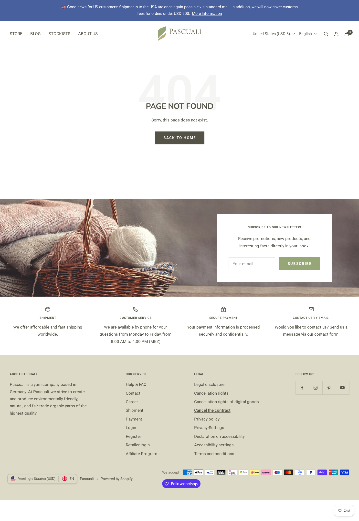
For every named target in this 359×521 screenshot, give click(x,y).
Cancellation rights (211, 393)
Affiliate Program (141, 453)
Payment (134, 419)
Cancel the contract (212, 410)
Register (133, 436)
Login (131, 427)
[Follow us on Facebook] (302, 387)
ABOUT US (88, 33)
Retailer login (138, 444)
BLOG (35, 33)
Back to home (179, 138)
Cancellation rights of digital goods (226, 401)
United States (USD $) (271, 33)
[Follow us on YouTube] (342, 387)
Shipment (134, 410)
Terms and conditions (214, 453)
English (305, 33)
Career (132, 401)
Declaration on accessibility (219, 436)
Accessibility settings (214, 444)
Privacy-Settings (209, 427)
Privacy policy (207, 419)
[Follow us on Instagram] (315, 387)
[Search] (326, 34)
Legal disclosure (209, 384)
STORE (16, 33)
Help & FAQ (136, 384)
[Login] (336, 34)
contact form (326, 334)
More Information (207, 13)
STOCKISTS (59, 33)
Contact (133, 393)
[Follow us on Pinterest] (329, 387)
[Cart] (346, 34)
